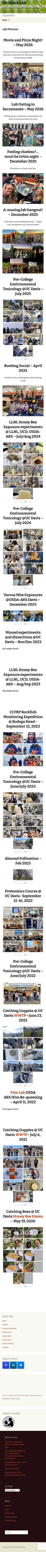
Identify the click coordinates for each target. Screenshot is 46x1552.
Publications (6, 1332)
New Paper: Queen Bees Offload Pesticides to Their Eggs (15, 1444)
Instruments (6, 1336)
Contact (5, 1347)
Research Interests (9, 1328)
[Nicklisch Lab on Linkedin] (13, 1365)
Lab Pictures (7, 1340)
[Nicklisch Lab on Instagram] (5, 1365)
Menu (4, 20)
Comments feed (11, 1517)
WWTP (20, 1015)
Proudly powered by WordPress (14, 1547)
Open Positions (8, 1343)
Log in (7, 1509)
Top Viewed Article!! (12, 1468)
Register (8, 1505)
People (5, 1324)
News (4, 1321)
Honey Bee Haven (28, 1216)
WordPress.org (10, 1521)
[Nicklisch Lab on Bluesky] (20, 1365)
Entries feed (9, 1513)
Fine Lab (17, 1092)
